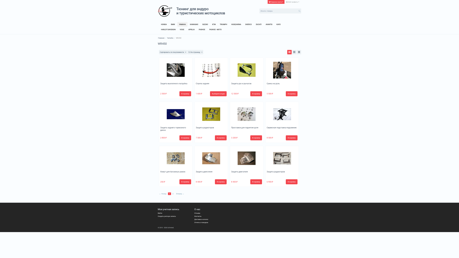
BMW (173, 24)
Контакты (197, 216)
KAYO (278, 24)
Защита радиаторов (205, 127)
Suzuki (205, 24)
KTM (214, 24)
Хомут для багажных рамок (172, 172)
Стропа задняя (202, 83)
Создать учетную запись (167, 216)
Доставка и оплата (201, 219)
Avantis (269, 24)
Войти (160, 213)
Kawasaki (194, 24)
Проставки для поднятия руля (244, 127)
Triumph (223, 24)
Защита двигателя (204, 172)
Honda (164, 24)
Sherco (248, 24)
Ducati (259, 24)
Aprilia (191, 29)
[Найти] (299, 11)
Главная (161, 38)
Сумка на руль (273, 83)
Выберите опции (218, 94)
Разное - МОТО (215, 29)
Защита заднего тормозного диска (173, 128)
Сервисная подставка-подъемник (282, 127)
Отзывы (197, 213)
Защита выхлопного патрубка (173, 83)
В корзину (185, 94)
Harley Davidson (168, 29)
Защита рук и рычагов (241, 83)
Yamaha (182, 24)
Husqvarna (236, 24)
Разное (202, 29)
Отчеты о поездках (201, 222)
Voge (182, 29)
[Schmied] (165, 11)
